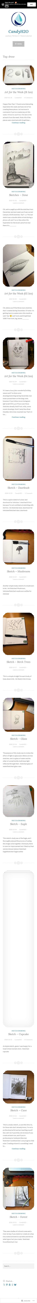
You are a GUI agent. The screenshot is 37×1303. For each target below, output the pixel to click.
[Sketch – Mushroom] (18, 547)
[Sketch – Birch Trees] (18, 634)
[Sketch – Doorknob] (18, 458)
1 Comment (28, 493)
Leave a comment (18, 203)
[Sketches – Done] (18, 165)
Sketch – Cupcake (18, 1034)
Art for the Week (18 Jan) (19, 92)
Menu (19, 44)
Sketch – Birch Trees (18, 662)
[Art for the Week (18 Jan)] (18, 75)
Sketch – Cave (18, 1110)
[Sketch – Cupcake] (18, 949)
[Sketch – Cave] (18, 1087)
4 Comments (28, 97)
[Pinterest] (7, 1284)
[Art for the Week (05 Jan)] (18, 265)
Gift (31, 4)
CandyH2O (18, 31)
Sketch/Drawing (18, 89)
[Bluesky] (15, 1284)
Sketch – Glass (18, 738)
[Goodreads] (12, 1284)
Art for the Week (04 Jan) (18, 376)
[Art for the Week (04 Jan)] (18, 353)
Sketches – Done (18, 195)
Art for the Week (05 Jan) (18, 293)
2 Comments (28, 1040)
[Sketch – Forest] (18, 1189)
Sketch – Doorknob (18, 487)
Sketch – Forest (18, 1217)
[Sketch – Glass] (18, 715)
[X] (4, 1284)
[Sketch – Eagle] (18, 801)
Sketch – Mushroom (18, 571)
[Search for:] (18, 1266)
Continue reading (14, 122)
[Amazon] (9, 1284)
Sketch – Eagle (18, 824)
